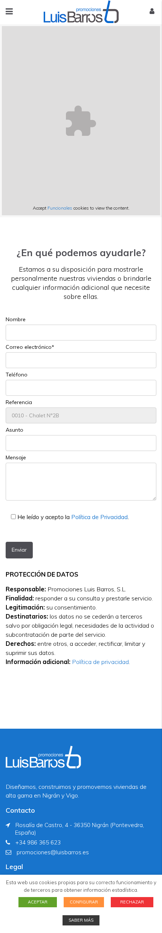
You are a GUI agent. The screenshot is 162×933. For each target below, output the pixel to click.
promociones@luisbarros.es (53, 852)
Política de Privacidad (99, 517)
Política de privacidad (100, 662)
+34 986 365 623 (38, 842)
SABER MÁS (81, 920)
